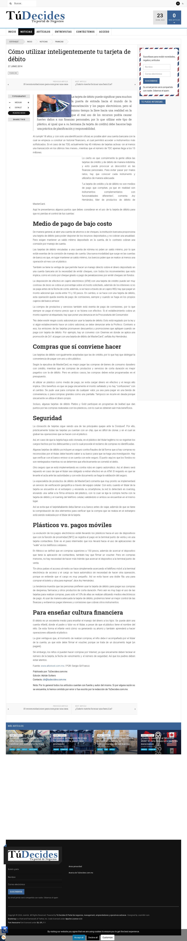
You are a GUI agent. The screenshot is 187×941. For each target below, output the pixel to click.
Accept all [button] (78, 937)
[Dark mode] (183, 3)
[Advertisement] (57, 176)
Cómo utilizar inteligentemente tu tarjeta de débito (69, 55)
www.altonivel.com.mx (52, 665)
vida (18, 749)
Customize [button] (108, 937)
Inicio (12, 31)
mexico (144, 749)
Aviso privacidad (75, 866)
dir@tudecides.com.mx (54, 679)
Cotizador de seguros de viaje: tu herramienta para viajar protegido (70, 740)
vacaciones (33, 749)
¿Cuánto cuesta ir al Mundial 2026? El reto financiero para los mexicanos (159, 740)
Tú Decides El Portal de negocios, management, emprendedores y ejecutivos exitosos (91, 915)
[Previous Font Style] (9, 107)
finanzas (64, 749)
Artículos (43, 31)
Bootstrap (12, 919)
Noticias (26, 31)
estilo (24, 749)
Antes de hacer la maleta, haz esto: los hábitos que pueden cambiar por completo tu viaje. (27, 740)
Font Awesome (14, 923)
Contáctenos (85, 31)
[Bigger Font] (28, 102)
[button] (172, 733)
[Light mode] (178, 3)
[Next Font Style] (28, 107)
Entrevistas (63, 31)
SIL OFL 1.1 (41, 923)
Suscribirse (151, 81)
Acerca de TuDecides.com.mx (81, 873)
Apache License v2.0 (73, 919)
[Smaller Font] (9, 102)
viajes (12, 749)
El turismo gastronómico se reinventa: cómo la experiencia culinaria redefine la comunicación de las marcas (115, 739)
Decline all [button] (93, 937)
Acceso (104, 31)
